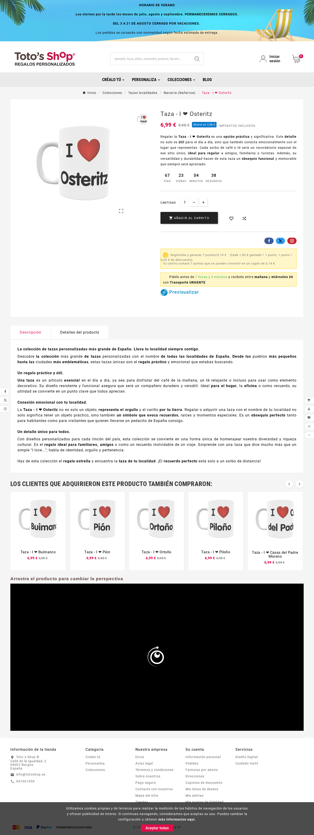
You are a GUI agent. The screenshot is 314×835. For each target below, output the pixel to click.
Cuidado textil (246, 763)
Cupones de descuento (204, 782)
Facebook (269, 241)
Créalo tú (93, 757)
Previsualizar (183, 292)
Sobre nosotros (147, 776)
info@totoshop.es (31, 774)
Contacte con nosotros (154, 789)
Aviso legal (144, 763)
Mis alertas (195, 795)
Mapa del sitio (146, 795)
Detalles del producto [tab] (79, 332)
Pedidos (192, 763)
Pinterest (292, 241)
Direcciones (195, 776)
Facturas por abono (202, 770)
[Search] (197, 58)
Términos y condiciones (154, 770)
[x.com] (280, 241)
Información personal (203, 757)
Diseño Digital (246, 757)
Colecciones (95, 770)
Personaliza (95, 763)
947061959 (25, 781)
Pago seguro (145, 782)
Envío (139, 757)
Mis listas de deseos (202, 789)
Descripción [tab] (30, 332)
